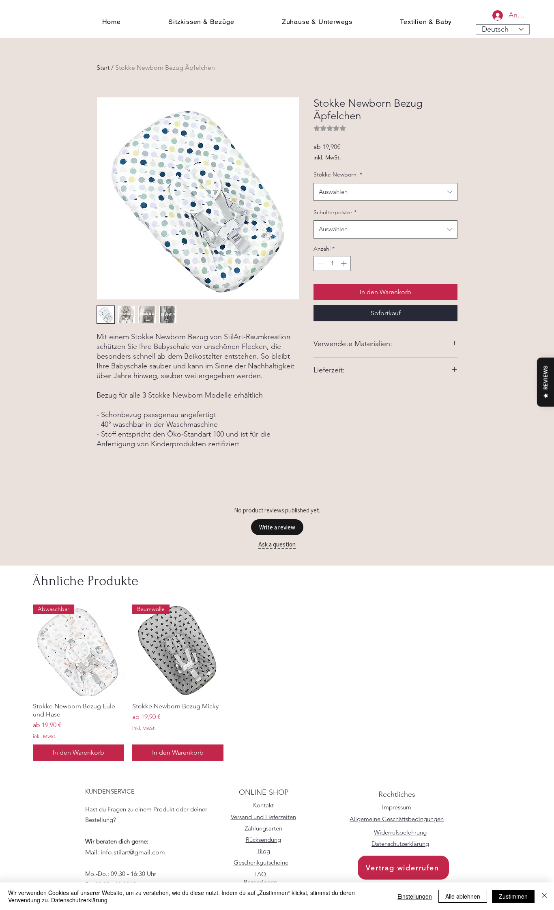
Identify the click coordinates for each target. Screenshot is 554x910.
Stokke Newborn (338, 174)
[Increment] (344, 263)
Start (103, 67)
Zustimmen (513, 896)
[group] (277, 683)
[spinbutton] (332, 263)
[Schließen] (544, 896)
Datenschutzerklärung (79, 900)
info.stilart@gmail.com (133, 852)
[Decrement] (320, 263)
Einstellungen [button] (414, 896)
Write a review (277, 527)
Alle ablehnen (462, 896)
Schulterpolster (335, 212)
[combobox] (385, 192)
